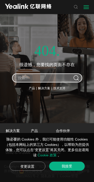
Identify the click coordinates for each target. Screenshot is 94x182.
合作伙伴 (63, 131)
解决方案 (44, 88)
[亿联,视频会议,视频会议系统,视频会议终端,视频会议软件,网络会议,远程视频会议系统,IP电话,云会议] (28, 7)
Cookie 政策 (48, 155)
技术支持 (59, 88)
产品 (32, 88)
